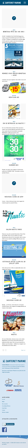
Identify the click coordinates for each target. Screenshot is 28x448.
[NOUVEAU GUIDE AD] (14, 283)
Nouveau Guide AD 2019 (14, 197)
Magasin (14, 95)
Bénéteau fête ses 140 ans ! (14, 31)
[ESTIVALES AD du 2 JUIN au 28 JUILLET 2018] (14, 249)
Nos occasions (5, 403)
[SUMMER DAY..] (14, 148)
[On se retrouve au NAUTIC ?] (14, 111)
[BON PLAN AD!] (14, 87)
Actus (3, 401)
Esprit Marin (4, 408)
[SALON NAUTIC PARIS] (14, 216)
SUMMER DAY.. (14, 165)
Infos (14, 30)
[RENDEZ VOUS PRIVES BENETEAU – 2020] (14, 57)
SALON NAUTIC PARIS (14, 229)
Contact (3, 410)
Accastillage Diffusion (6, 405)
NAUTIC (14, 334)
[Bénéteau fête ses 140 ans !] (14, 18)
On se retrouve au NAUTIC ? (14, 123)
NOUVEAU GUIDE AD (14, 300)
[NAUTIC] (14, 321)
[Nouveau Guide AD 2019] (14, 183)
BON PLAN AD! (14, 97)
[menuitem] (24, 2)
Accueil (3, 399)
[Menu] (24, 2)
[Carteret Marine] (11, 2)
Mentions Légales (5, 412)
